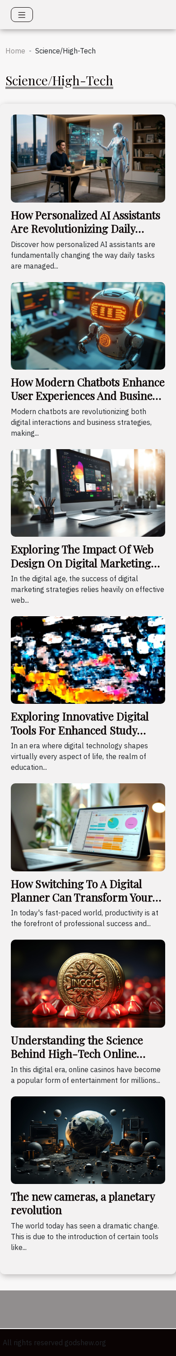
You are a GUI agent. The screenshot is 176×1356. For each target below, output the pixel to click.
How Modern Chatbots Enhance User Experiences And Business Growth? (88, 395)
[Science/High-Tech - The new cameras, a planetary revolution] (88, 1139)
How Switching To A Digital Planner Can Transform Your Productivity (82, 897)
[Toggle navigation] (22, 14)
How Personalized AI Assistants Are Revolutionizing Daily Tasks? (85, 228)
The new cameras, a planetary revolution (83, 1203)
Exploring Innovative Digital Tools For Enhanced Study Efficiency (80, 730)
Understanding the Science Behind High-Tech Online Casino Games (77, 1053)
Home (15, 50)
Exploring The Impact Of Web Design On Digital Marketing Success (82, 562)
